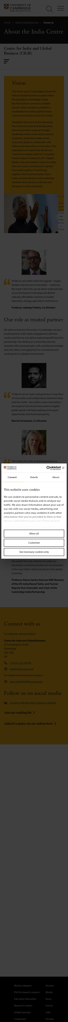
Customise (34, 542)
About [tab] (55, 477)
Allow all (34, 533)
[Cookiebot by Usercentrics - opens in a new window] (49, 468)
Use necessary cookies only (34, 552)
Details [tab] (34, 477)
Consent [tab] (12, 477)
